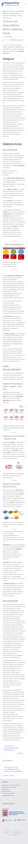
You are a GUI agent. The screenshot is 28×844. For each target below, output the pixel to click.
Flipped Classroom (9, 11)
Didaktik (16, 40)
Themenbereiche (13, 15)
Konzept (21, 40)
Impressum (6, 832)
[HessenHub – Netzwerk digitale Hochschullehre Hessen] (10, 4)
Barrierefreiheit (17, 832)
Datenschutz (17, 830)
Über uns (7, 830)
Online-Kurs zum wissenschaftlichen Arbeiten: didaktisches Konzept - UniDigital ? (13, 769)
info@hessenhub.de (8, 795)
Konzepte (5, 15)
